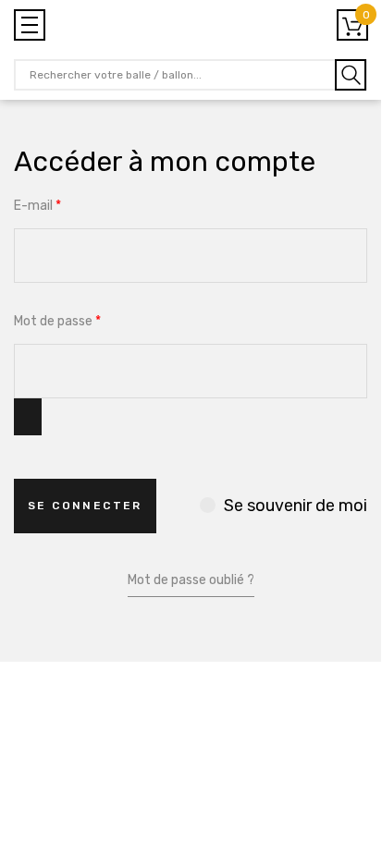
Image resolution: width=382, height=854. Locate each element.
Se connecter (85, 505)
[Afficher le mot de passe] (28, 416)
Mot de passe (57, 321)
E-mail (37, 206)
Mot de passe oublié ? (191, 580)
